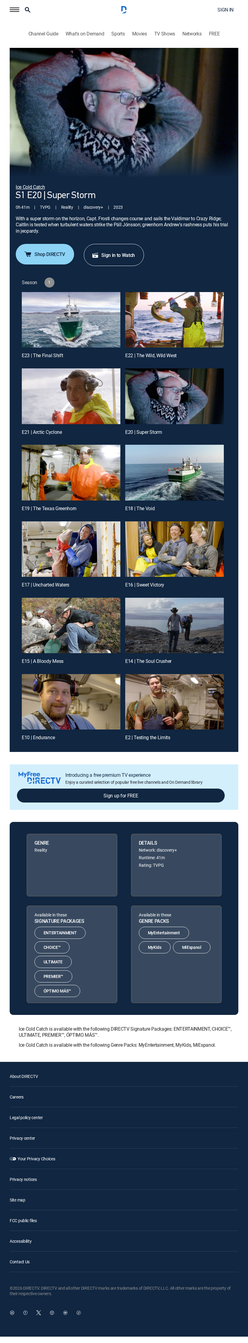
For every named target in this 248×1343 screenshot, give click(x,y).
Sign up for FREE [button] (120, 795)
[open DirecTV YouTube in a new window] (65, 1312)
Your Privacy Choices (36, 1159)
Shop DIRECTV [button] (49, 254)
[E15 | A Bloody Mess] (71, 625)
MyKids (155, 947)
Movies (139, 34)
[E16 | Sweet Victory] (174, 549)
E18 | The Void (140, 508)
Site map (17, 1200)
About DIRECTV (24, 1076)
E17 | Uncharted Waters (45, 584)
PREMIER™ (53, 976)
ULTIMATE (53, 962)
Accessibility (20, 1241)
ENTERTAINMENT (60, 933)
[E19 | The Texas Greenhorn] (71, 472)
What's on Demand (85, 34)
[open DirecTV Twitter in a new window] (38, 1312)
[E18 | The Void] (174, 472)
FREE (214, 34)
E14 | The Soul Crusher (148, 661)
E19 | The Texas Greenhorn (49, 508)
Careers (17, 1097)
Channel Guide (43, 34)
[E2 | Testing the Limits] (174, 702)
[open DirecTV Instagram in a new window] (52, 1312)
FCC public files (23, 1220)
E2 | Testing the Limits (147, 737)
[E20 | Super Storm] (174, 396)
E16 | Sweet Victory (144, 584)
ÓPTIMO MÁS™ (57, 991)
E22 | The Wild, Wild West (151, 355)
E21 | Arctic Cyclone (42, 432)
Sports (118, 34)
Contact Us (20, 1262)
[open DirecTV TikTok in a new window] (78, 1312)
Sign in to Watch (118, 255)
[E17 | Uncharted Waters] (71, 549)
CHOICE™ (52, 947)
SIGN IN (225, 9)
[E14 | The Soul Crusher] (174, 625)
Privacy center (22, 1138)
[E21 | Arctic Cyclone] (71, 396)
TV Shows (164, 34)
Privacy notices (23, 1179)
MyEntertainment (164, 933)
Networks (191, 34)
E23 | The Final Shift (42, 355)
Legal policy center (26, 1117)
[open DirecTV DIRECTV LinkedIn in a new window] (12, 1312)
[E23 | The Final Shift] (71, 319)
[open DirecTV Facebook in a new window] (25, 1312)
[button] (14, 10)
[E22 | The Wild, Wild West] (174, 319)
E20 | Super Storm (143, 432)
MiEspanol (191, 947)
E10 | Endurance (38, 737)
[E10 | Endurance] (71, 702)
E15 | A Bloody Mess (43, 661)
